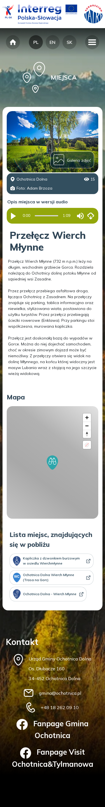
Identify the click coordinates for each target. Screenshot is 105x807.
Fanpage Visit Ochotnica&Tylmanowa (52, 757)
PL (35, 42)
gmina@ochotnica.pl (60, 693)
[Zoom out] (87, 426)
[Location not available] (87, 445)
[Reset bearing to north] (87, 434)
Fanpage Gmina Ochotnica (60, 729)
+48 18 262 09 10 (60, 707)
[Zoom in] (87, 417)
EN (52, 42)
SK (69, 42)
